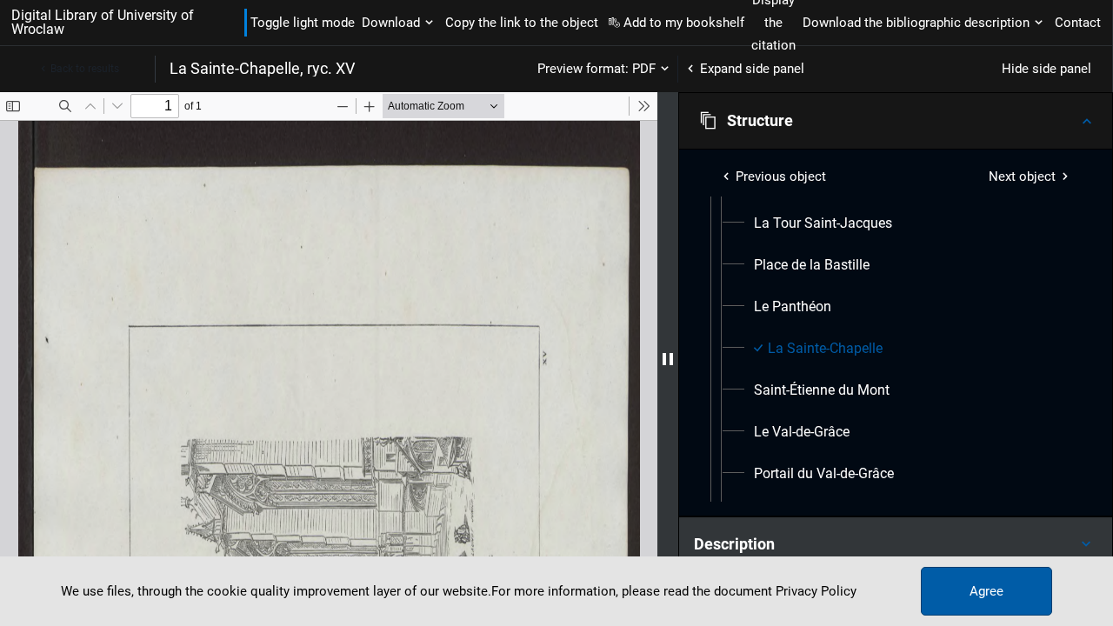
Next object (1022, 176)
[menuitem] (823, 223)
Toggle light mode (302, 22)
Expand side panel (752, 69)
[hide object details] (667, 359)
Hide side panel (1046, 69)
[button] (895, 121)
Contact (1078, 22)
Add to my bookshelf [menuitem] (683, 22)
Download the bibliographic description (916, 22)
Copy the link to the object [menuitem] (521, 22)
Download (391, 22)
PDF (644, 69)
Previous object (781, 176)
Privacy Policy (816, 591)
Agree (986, 591)
